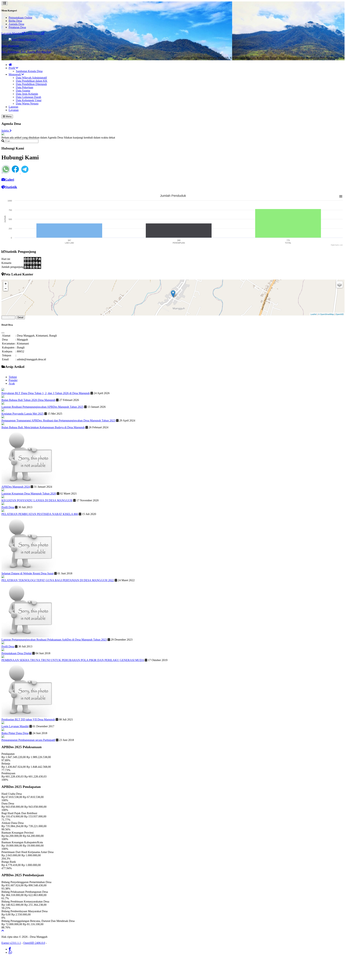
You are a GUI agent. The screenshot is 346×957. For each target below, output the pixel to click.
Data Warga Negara (27, 103)
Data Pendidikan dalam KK (31, 80)
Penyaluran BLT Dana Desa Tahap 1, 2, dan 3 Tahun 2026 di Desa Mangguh (45, 393)
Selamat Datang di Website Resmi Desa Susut (27, 573)
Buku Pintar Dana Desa (14, 733)
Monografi (15, 74)
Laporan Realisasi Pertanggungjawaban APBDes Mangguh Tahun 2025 (42, 406)
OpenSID (340, 314)
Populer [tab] (13, 380)
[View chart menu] (341, 196)
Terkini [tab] (13, 376)
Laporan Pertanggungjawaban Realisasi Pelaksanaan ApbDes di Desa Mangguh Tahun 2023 (54, 639)
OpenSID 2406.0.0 (34, 942)
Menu (8, 116)
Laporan (13, 106)
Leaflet (313, 314)
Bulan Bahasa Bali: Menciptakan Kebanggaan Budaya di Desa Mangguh (43, 427)
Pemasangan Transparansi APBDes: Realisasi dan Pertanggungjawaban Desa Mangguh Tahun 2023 (58, 420)
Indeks (5, 130)
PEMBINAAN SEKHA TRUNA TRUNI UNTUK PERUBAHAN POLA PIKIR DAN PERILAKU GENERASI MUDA (72, 660)
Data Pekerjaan (24, 87)
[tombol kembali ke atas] (2, 930)
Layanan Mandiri (11, 33)
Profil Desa (7, 507)
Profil (12, 67)
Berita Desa (15, 20)
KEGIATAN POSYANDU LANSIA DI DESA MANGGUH (36, 500)
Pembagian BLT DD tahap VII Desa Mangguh (28, 719)
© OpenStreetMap (326, 314)
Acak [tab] (12, 383)
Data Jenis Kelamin (27, 93)
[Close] (2, 332)
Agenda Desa (16, 24)
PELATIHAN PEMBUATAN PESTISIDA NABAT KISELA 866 (39, 514)
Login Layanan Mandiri (15, 726)
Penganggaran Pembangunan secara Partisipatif (28, 739)
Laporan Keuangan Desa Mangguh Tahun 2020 (28, 493)
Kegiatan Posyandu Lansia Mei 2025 (22, 413)
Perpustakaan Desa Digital (16, 653)
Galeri (9, 180)
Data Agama (23, 90)
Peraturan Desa (17, 27)
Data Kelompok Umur (28, 100)
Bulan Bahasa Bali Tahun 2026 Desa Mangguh (28, 400)
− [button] (6, 288)
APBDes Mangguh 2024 (15, 486)
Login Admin (33, 33)
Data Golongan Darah (28, 97)
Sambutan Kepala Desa (29, 71)
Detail (20, 317)
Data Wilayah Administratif (31, 77)
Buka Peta (8, 317)
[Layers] (339, 284)
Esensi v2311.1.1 (11, 942)
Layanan (14, 110)
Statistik (11, 187)
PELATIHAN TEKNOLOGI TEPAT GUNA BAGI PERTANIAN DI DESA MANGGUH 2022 (57, 580)
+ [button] (6, 283)
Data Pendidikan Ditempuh (31, 84)
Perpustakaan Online (20, 17)
